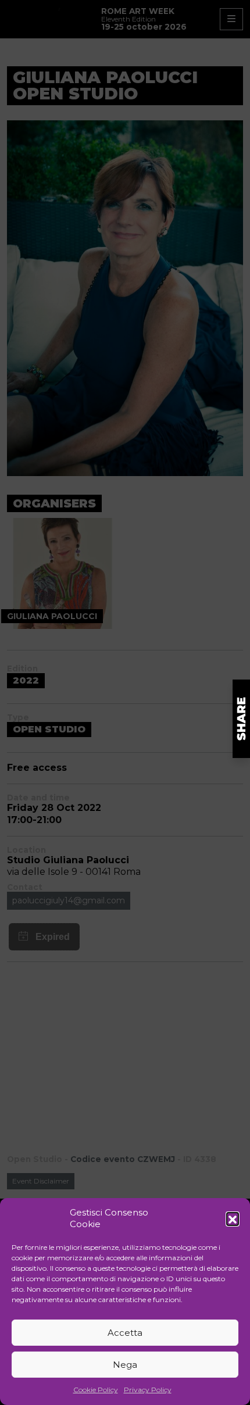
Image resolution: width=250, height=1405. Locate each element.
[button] (232, 1218)
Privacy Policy (148, 1389)
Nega (125, 1364)
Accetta (125, 1332)
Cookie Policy (95, 1389)
